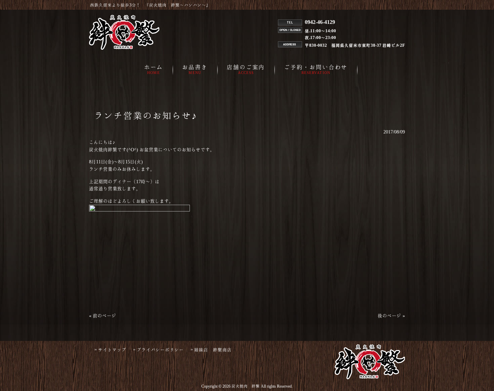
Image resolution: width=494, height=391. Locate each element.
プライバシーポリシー (160, 349)
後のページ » (391, 315)
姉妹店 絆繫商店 (213, 349)
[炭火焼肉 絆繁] (124, 48)
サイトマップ (112, 349)
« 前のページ (102, 315)
